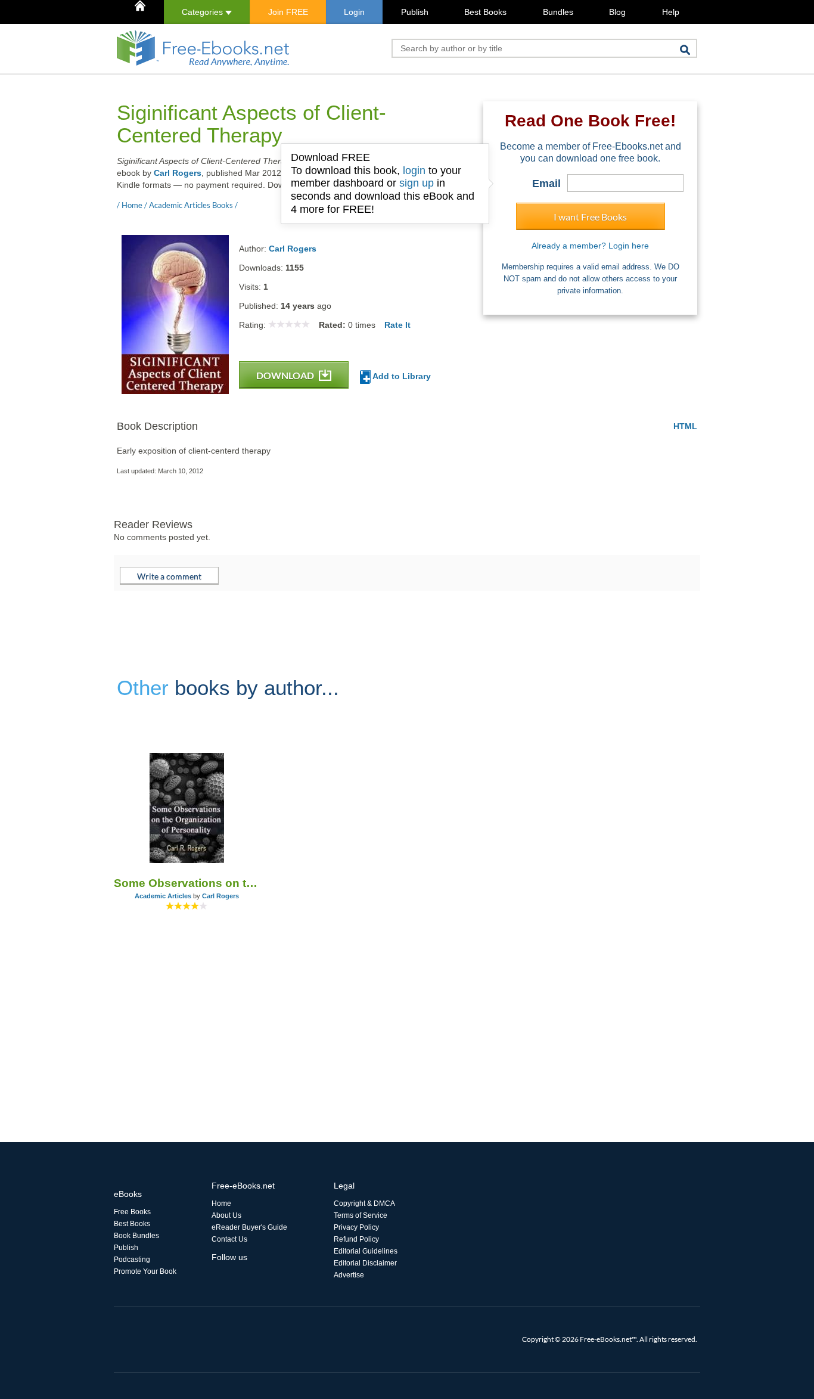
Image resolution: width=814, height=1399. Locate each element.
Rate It (397, 325)
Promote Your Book (145, 1271)
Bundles (558, 12)
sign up (416, 183)
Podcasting (132, 1259)
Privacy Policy (356, 1227)
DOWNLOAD (286, 375)
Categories (203, 12)
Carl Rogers (177, 173)
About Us (226, 1215)
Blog (617, 12)
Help (670, 12)
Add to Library (401, 376)
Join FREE (288, 12)
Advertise (349, 1275)
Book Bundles (136, 1236)
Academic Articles (163, 895)
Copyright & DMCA (364, 1203)
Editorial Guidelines (365, 1251)
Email (546, 184)
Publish (414, 12)
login (414, 170)
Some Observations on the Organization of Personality (187, 883)
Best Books (485, 12)
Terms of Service (360, 1215)
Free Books (132, 1212)
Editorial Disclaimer (365, 1263)
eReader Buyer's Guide (249, 1227)
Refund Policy (356, 1239)
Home (221, 1203)
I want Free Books (590, 216)
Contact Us (229, 1239)
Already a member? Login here (590, 245)
